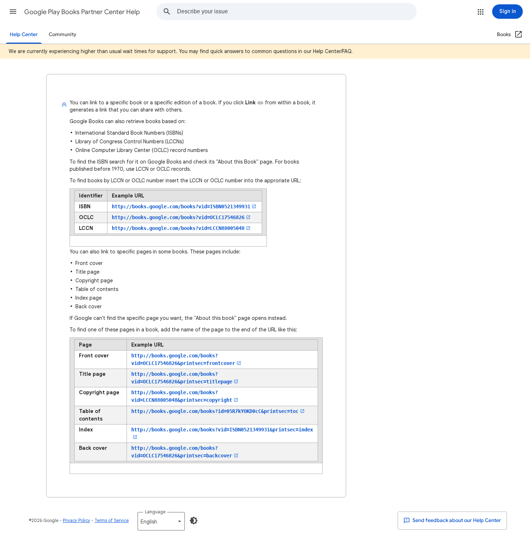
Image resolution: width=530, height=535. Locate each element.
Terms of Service (111, 520)
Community (62, 34)
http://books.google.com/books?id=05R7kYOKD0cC (215, 411)
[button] (13, 11)
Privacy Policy (76, 520)
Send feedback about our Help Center (456, 520)
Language (155, 511)
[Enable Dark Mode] (193, 520)
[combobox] (296, 11)
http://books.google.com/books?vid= (181, 206)
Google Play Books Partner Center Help (82, 12)
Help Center (24, 34)
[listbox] (161, 521)
